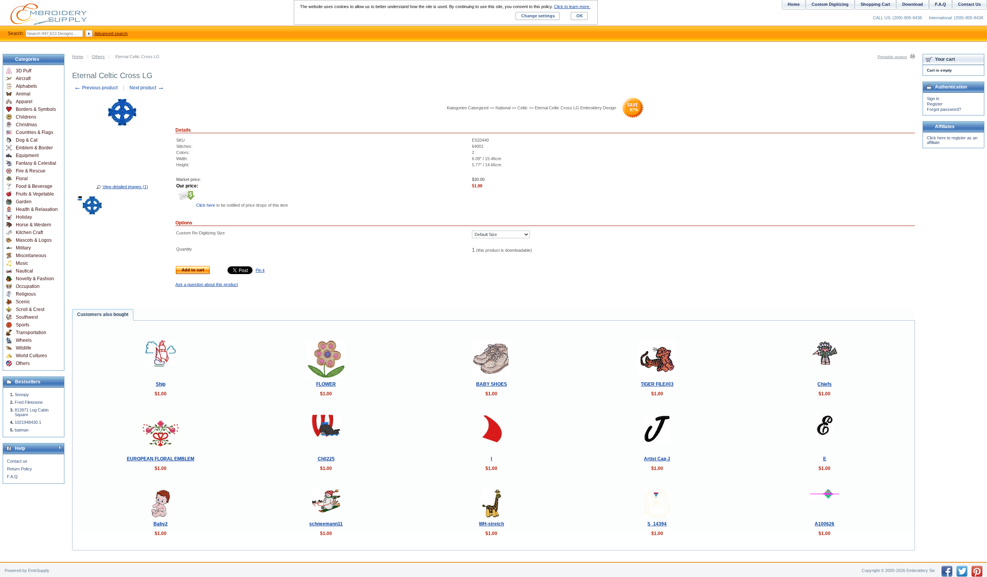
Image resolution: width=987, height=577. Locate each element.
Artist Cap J (657, 459)
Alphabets (26, 86)
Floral (22, 178)
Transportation (31, 332)
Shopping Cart (875, 4)
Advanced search (111, 33)
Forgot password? (944, 109)
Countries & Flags (34, 132)
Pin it (260, 270)
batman (22, 430)
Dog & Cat (26, 140)
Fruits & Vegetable (35, 194)
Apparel (24, 101)
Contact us (17, 461)
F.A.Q (12, 476)
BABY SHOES (491, 384)
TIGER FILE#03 (657, 384)
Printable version (892, 57)
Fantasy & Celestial (36, 163)
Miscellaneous (31, 255)
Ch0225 (326, 459)
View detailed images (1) (125, 186)
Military (23, 248)
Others (98, 56)
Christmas (26, 124)
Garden (24, 201)
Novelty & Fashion (35, 278)
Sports (22, 325)
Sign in (933, 98)
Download (912, 4)
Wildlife (23, 348)
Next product (147, 87)
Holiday (24, 217)
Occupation (28, 286)
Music (22, 263)
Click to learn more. (572, 6)
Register (935, 104)
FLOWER (326, 384)
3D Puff (23, 71)
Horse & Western (33, 224)
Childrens (26, 117)
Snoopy (22, 394)
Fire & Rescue (30, 171)
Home (77, 56)
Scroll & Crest (30, 309)
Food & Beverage (34, 186)
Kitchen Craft (29, 232)
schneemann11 (326, 524)
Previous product (96, 87)
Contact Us (969, 4)
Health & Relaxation (37, 209)
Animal (23, 94)
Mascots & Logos (34, 240)
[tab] (102, 315)
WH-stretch (491, 524)
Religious (26, 294)
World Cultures (31, 355)
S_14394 (657, 524)
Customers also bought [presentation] (102, 314)
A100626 (824, 524)
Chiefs (824, 384)
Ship (160, 384)
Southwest (27, 317)
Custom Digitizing (830, 4)
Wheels (24, 340)
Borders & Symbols (36, 109)
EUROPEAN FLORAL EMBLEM (160, 459)
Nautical (24, 271)
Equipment (27, 155)
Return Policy (19, 469)
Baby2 (160, 524)
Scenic (23, 301)
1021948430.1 (28, 422)
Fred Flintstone (29, 402)
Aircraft (23, 78)
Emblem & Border (34, 148)
